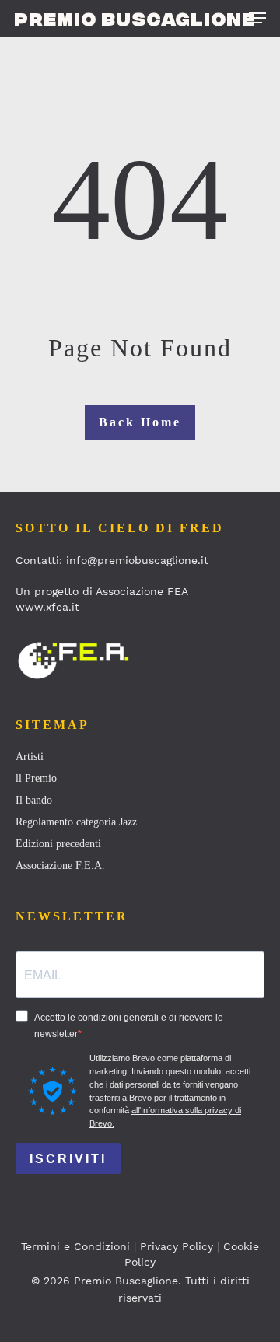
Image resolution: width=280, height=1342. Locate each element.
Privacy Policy (176, 1246)
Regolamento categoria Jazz (76, 822)
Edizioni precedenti (58, 844)
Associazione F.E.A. (60, 865)
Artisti (30, 756)
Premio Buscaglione (134, 17)
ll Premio (36, 778)
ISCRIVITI (68, 1158)
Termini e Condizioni (75, 1246)
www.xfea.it (47, 607)
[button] (257, 18)
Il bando (34, 800)
